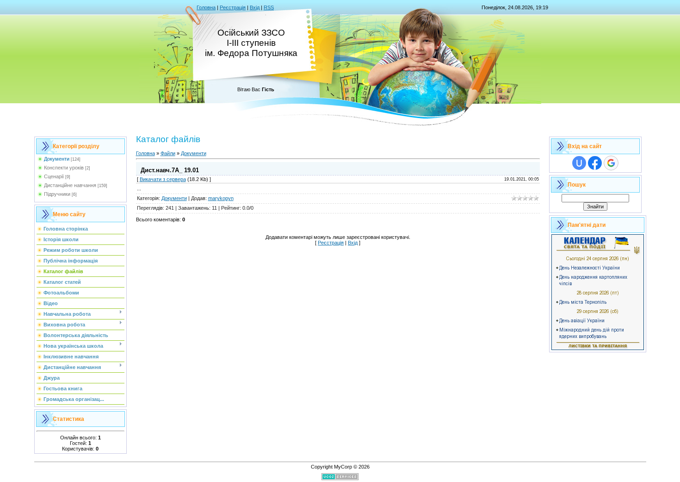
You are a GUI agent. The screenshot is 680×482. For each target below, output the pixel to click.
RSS (269, 7)
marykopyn (221, 198)
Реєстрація (233, 7)
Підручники (57, 194)
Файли (168, 153)
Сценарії (54, 176)
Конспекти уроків (64, 167)
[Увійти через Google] (611, 163)
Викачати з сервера (163, 179)
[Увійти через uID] (579, 163)
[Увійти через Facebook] (595, 163)
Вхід (255, 7)
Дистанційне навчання (70, 185)
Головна (206, 7)
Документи (56, 159)
